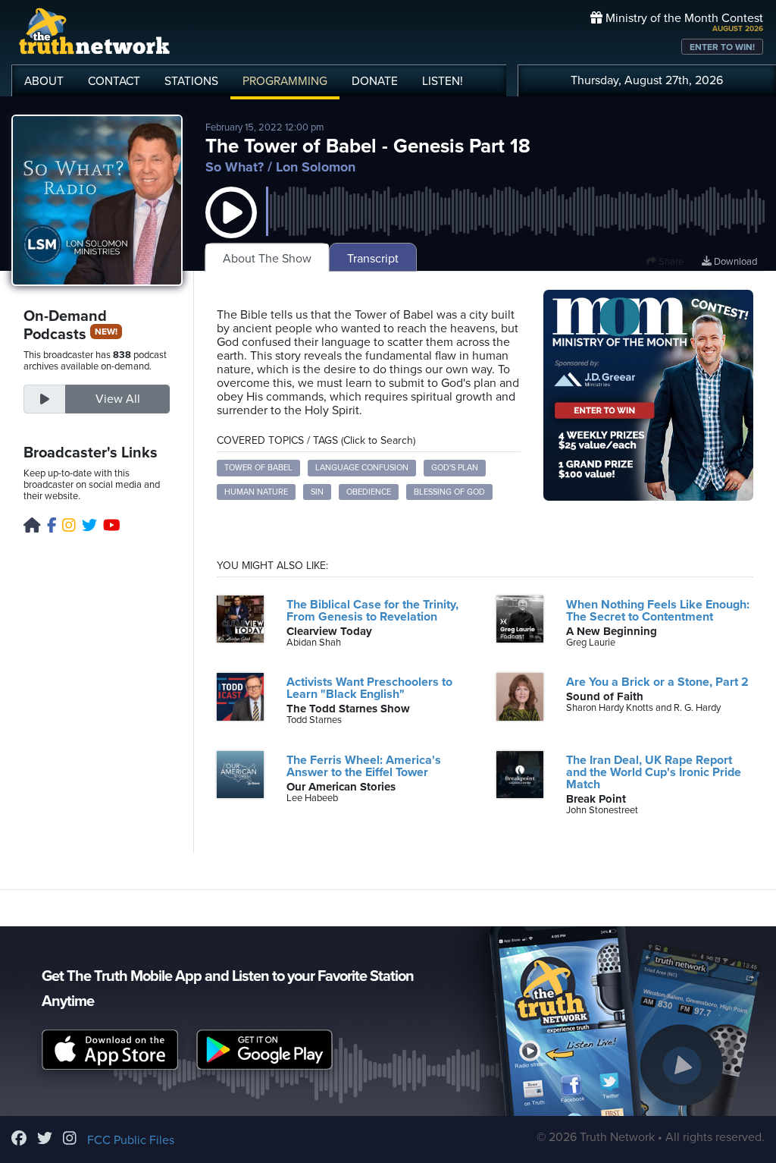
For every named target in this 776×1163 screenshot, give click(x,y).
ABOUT (44, 81)
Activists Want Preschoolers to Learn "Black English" (369, 688)
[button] (231, 227)
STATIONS (191, 81)
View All (117, 399)
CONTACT (114, 81)
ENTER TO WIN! (722, 47)
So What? (234, 167)
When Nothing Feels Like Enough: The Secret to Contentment (657, 610)
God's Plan (454, 468)
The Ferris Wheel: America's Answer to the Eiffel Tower (363, 766)
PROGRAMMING (284, 81)
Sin (317, 492)
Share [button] (670, 262)
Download (734, 262)
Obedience (368, 492)
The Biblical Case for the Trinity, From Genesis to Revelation (372, 610)
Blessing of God (449, 492)
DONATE (375, 81)
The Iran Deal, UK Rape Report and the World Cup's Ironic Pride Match (653, 772)
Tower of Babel (258, 468)
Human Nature (256, 492)
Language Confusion (361, 468)
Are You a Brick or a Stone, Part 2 (657, 682)
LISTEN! (442, 81)
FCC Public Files (130, 1140)
